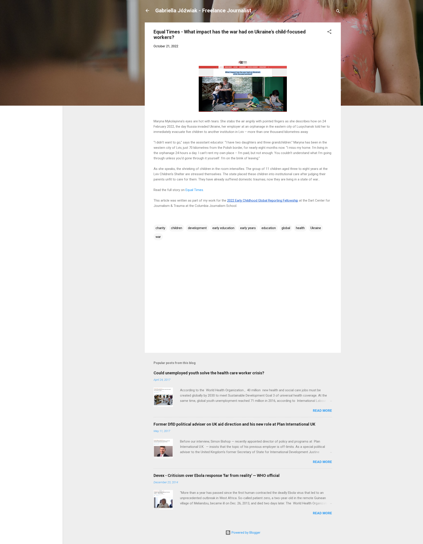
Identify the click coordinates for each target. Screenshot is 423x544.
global (286, 228)
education (269, 228)
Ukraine (315, 228)
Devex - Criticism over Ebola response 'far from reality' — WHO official (217, 475)
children (176, 228)
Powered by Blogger (245, 533)
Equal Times (194, 190)
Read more (322, 411)
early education (223, 228)
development (197, 228)
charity (160, 228)
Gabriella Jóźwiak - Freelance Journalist (203, 10)
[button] (329, 32)
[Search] (338, 12)
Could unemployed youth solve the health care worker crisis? (209, 373)
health (300, 228)
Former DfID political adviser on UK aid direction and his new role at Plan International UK (234, 424)
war (158, 237)
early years (248, 228)
